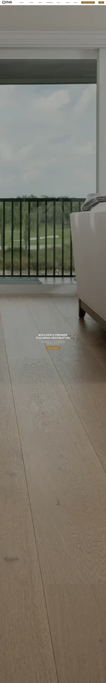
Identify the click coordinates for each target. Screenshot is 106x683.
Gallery (40, 2)
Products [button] (21, 2)
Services (31, 2)
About (58, 2)
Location (67, 2)
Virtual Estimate (49, 2)
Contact (75, 2)
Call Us (101, 2)
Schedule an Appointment (88, 2)
